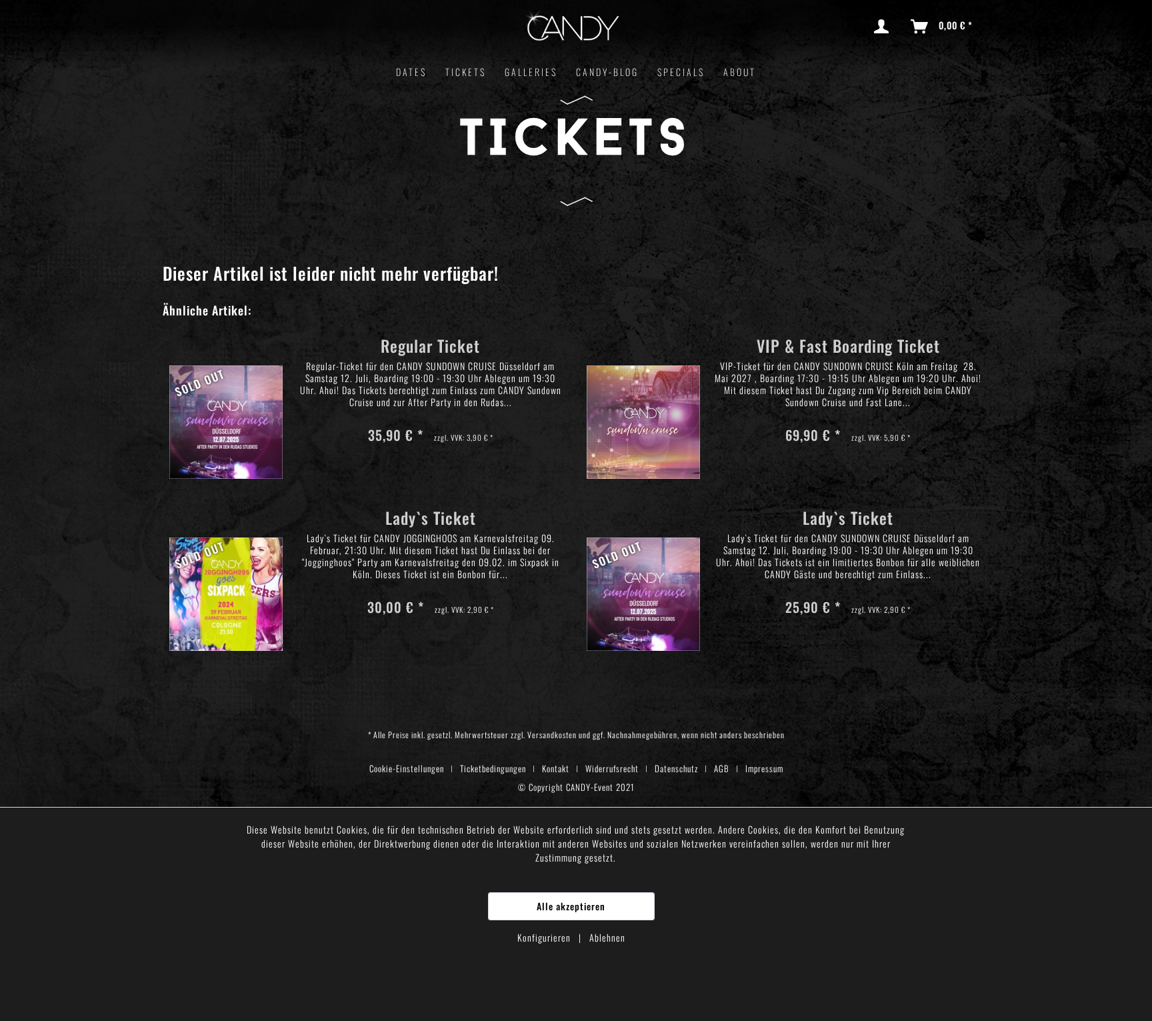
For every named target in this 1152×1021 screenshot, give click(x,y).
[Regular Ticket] (226, 403)
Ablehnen (607, 937)
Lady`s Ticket (430, 520)
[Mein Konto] (884, 26)
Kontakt (555, 768)
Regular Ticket (430, 348)
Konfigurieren (545, 937)
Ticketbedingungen (493, 768)
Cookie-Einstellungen (406, 768)
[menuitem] (884, 26)
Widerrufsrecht (612, 768)
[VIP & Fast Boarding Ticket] (643, 403)
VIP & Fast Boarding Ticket (848, 348)
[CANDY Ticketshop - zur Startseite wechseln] (572, 28)
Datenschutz (676, 768)
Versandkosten (552, 734)
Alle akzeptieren (571, 906)
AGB (721, 768)
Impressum (764, 768)
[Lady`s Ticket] (226, 575)
